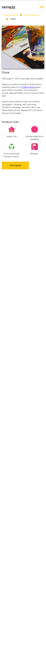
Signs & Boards (10, 15)
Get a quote (15, 165)
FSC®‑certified (28, 87)
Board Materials (31, 15)
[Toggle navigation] (41, 7)
